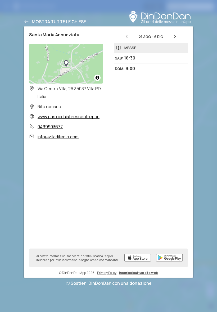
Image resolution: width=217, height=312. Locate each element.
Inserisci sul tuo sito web (138, 272)
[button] (66, 64)
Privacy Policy (106, 272)
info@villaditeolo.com (58, 137)
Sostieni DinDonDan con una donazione (111, 283)
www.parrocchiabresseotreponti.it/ (72, 117)
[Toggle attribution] (97, 78)
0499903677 (50, 127)
